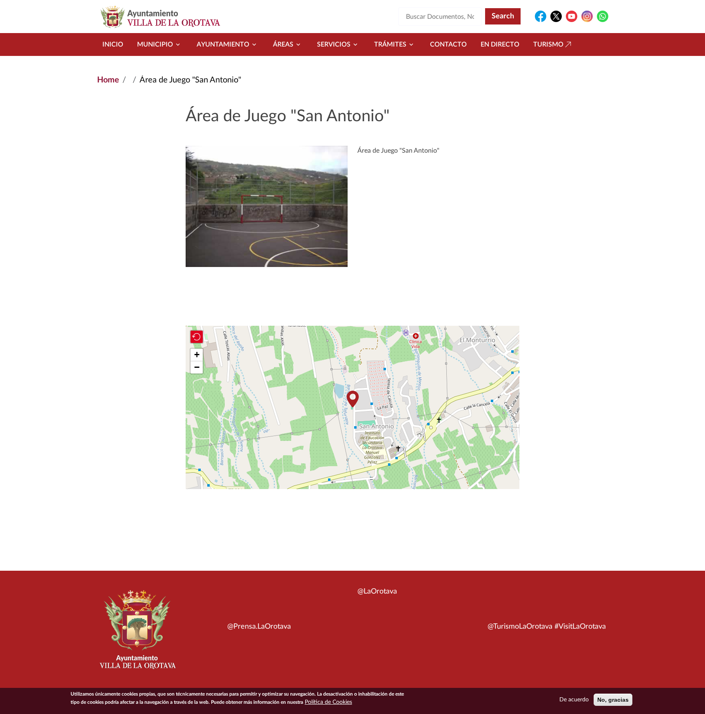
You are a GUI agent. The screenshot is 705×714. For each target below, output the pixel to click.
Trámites (390, 44)
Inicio (112, 44)
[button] (352, 399)
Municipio (155, 44)
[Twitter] (556, 16)
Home (108, 80)
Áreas (283, 44)
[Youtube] (571, 16)
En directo (500, 44)
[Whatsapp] (602, 16)
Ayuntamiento (223, 44)
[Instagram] (587, 16)
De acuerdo (574, 700)
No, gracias (613, 699)
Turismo (548, 44)
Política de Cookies (328, 702)
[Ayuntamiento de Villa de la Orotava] (137, 634)
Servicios (333, 44)
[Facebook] (540, 16)
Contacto (448, 44)
